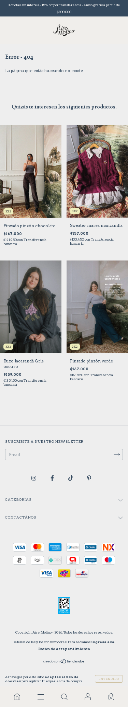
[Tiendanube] (64, 662)
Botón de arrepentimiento (64, 649)
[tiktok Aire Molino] (71, 477)
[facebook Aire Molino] (52, 477)
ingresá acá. (103, 642)
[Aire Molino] (17, 697)
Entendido (109, 679)
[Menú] (40, 697)
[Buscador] (64, 697)
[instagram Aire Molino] (34, 477)
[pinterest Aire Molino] (89, 477)
